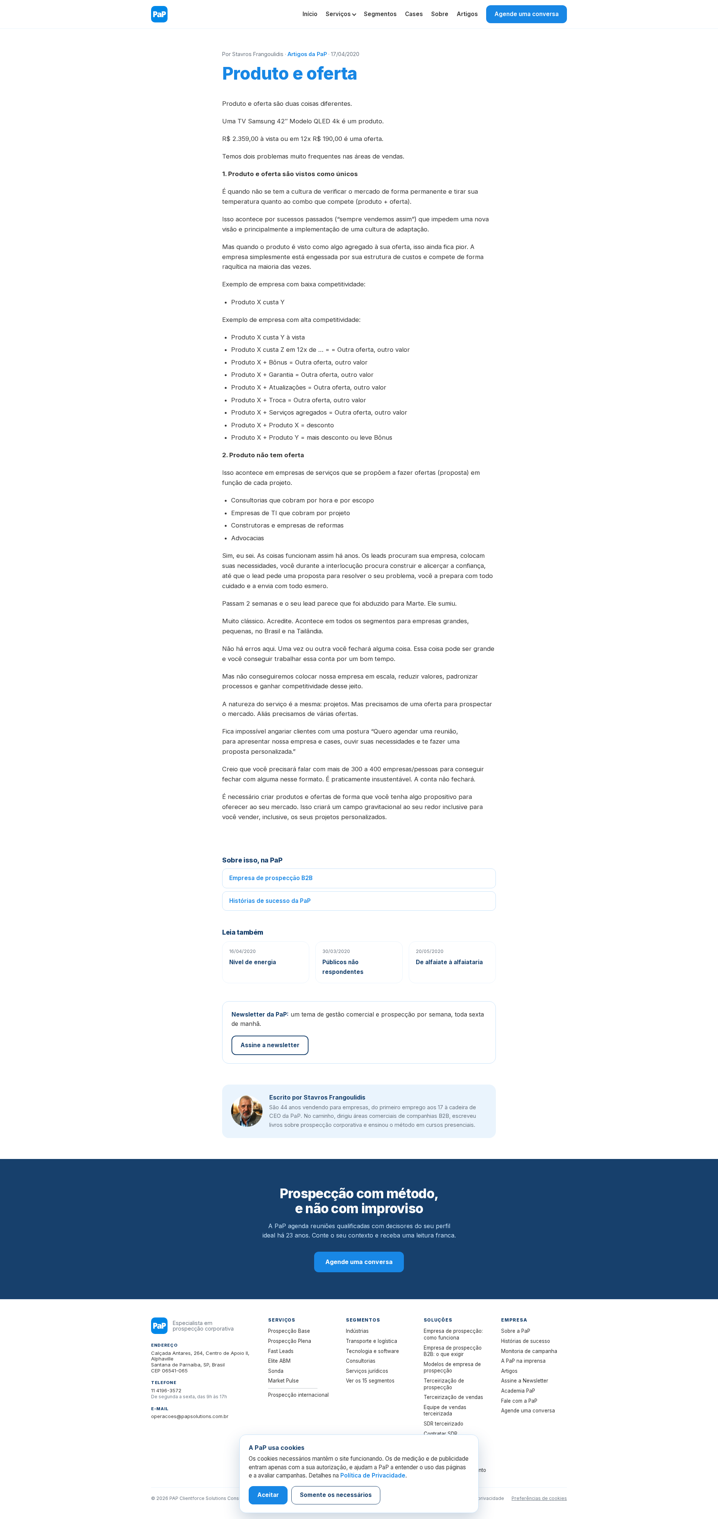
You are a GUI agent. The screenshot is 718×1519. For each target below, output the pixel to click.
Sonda (275, 1371)
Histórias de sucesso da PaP (270, 900)
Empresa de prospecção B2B (271, 878)
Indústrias (357, 1331)
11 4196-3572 (166, 1390)
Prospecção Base (289, 1331)
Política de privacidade (478, 1498)
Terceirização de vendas (453, 1397)
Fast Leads (281, 1351)
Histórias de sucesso (525, 1341)
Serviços (338, 14)
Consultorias (360, 1361)
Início (310, 14)
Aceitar (268, 1494)
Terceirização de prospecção (444, 1384)
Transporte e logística (371, 1341)
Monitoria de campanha (529, 1351)
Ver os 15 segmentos (370, 1381)
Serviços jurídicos (367, 1371)
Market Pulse (283, 1381)
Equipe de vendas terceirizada (445, 1410)
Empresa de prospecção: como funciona (453, 1334)
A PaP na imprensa (523, 1361)
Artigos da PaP (307, 54)
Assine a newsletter (270, 1045)
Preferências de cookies (539, 1498)
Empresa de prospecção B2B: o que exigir (453, 1351)
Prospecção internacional (298, 1395)
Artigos (467, 14)
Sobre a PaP (515, 1331)
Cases (414, 14)
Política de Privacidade (372, 1475)
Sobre (439, 14)
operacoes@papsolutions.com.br (189, 1416)
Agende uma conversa (526, 14)
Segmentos (380, 14)
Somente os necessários (336, 1494)
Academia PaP (518, 1391)
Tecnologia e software (372, 1351)
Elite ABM (279, 1361)
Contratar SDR (440, 1434)
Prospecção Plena (289, 1341)
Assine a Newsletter (524, 1381)
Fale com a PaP (519, 1401)
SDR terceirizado (443, 1424)
